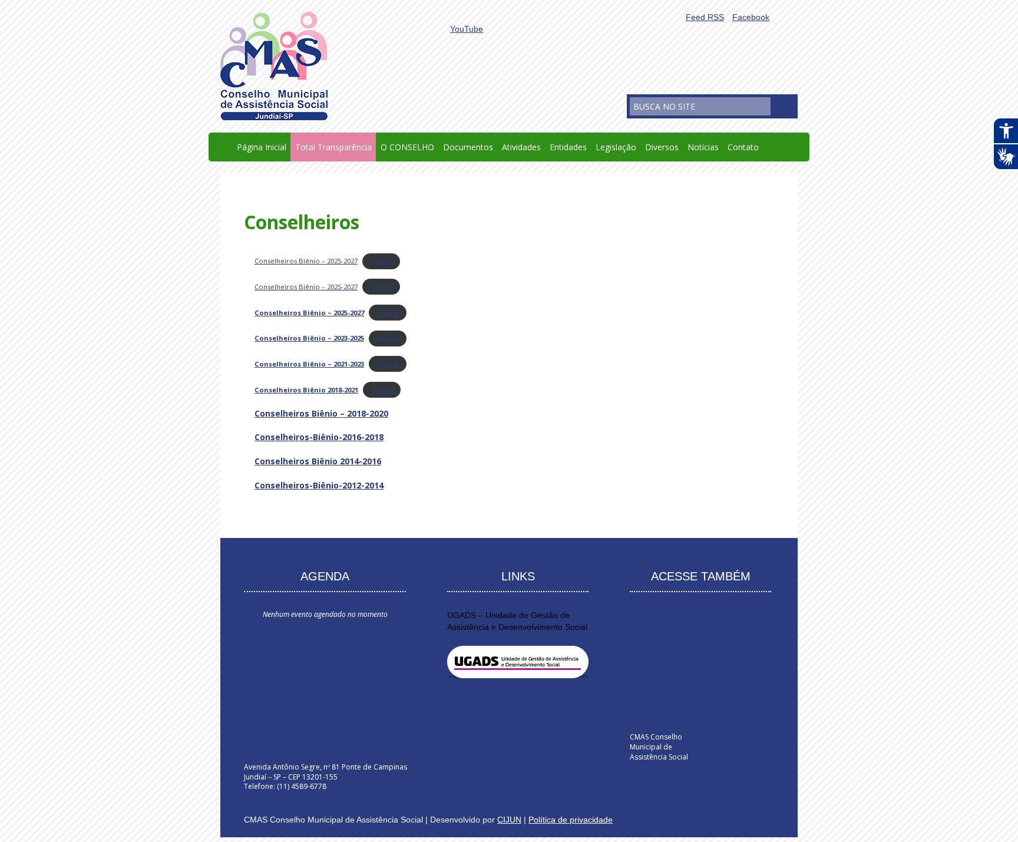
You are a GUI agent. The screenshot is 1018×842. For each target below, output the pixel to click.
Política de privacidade (570, 819)
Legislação (616, 147)
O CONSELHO (407, 147)
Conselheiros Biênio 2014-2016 (317, 461)
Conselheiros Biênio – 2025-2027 (306, 260)
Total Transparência (333, 147)
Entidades (568, 147)
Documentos (468, 147)
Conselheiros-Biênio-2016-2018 (319, 437)
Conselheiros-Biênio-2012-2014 (319, 485)
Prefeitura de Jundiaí (735, 740)
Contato (743, 147)
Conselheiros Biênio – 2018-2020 (321, 413)
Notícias (703, 147)
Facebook (750, 17)
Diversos (662, 147)
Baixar (383, 260)
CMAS (274, 66)
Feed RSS (705, 17)
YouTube (466, 29)
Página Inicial (261, 147)
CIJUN (509, 819)
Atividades (521, 147)
